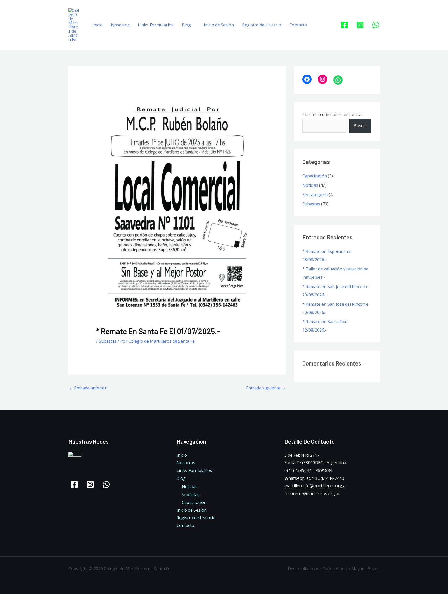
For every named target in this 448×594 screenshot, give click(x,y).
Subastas (108, 341)
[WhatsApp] (376, 25)
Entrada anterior (88, 388)
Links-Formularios (155, 25)
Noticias (310, 185)
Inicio (97, 25)
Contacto (298, 25)
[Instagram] (360, 25)
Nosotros (120, 25)
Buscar (360, 125)
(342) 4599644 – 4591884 (308, 470)
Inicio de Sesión (219, 25)
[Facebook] (344, 25)
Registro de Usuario (261, 25)
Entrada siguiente (266, 388)
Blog (186, 25)
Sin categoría (315, 194)
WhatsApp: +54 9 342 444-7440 (314, 478)
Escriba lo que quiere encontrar (332, 114)
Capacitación (314, 176)
